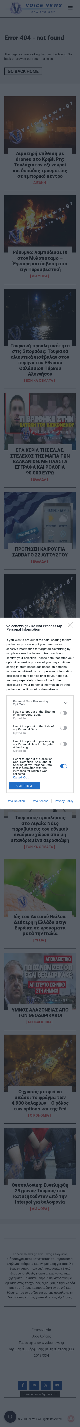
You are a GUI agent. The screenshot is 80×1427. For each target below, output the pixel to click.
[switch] (63, 713)
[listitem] (40, 703)
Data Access (40, 801)
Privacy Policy (64, 801)
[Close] (72, 626)
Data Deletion (16, 801)
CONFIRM (24, 785)
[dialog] (40, 713)
